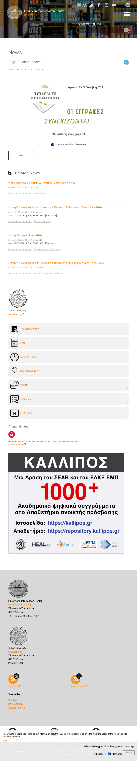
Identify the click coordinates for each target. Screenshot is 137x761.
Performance (116, 754)
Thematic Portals (29, 328)
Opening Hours (28, 356)
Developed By (15, 703)
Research (38, 273)
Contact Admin (16, 707)
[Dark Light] (90, 4)
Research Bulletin (42, 221)
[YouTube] (115, 5)
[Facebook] (99, 5)
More (5, 741)
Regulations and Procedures (47, 249)
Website (85, 23)
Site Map (13, 700)
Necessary (101, 754)
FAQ (22, 342)
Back (21, 155)
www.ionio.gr (15, 314)
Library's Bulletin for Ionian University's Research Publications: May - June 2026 (55, 207)
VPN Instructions (16, 445)
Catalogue (26, 399)
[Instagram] (107, 5)
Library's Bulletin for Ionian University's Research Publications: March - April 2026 (56, 263)
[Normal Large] (84, 4)
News (98, 23)
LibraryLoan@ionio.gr (20, 604)
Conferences (40, 193)
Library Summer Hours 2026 (25, 235)
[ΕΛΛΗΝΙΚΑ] (127, 4)
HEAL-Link (26, 413)
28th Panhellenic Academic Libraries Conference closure (42, 183)
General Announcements (20, 193)
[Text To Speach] (79, 4)
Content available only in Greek (71, 144)
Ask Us (24, 385)
